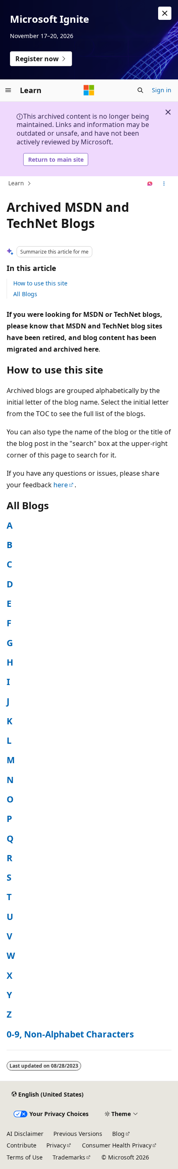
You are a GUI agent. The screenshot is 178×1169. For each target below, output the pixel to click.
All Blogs (25, 294)
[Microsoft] (89, 90)
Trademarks (69, 1157)
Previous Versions (77, 1134)
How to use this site (40, 283)
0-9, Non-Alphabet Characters (70, 1034)
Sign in (161, 90)
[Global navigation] (8, 90)
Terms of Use (25, 1157)
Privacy (56, 1145)
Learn (16, 183)
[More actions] (164, 183)
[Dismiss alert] (164, 13)
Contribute (21, 1145)
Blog (118, 1134)
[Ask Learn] (150, 183)
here (60, 484)
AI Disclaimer (25, 1134)
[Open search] (140, 90)
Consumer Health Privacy (117, 1145)
